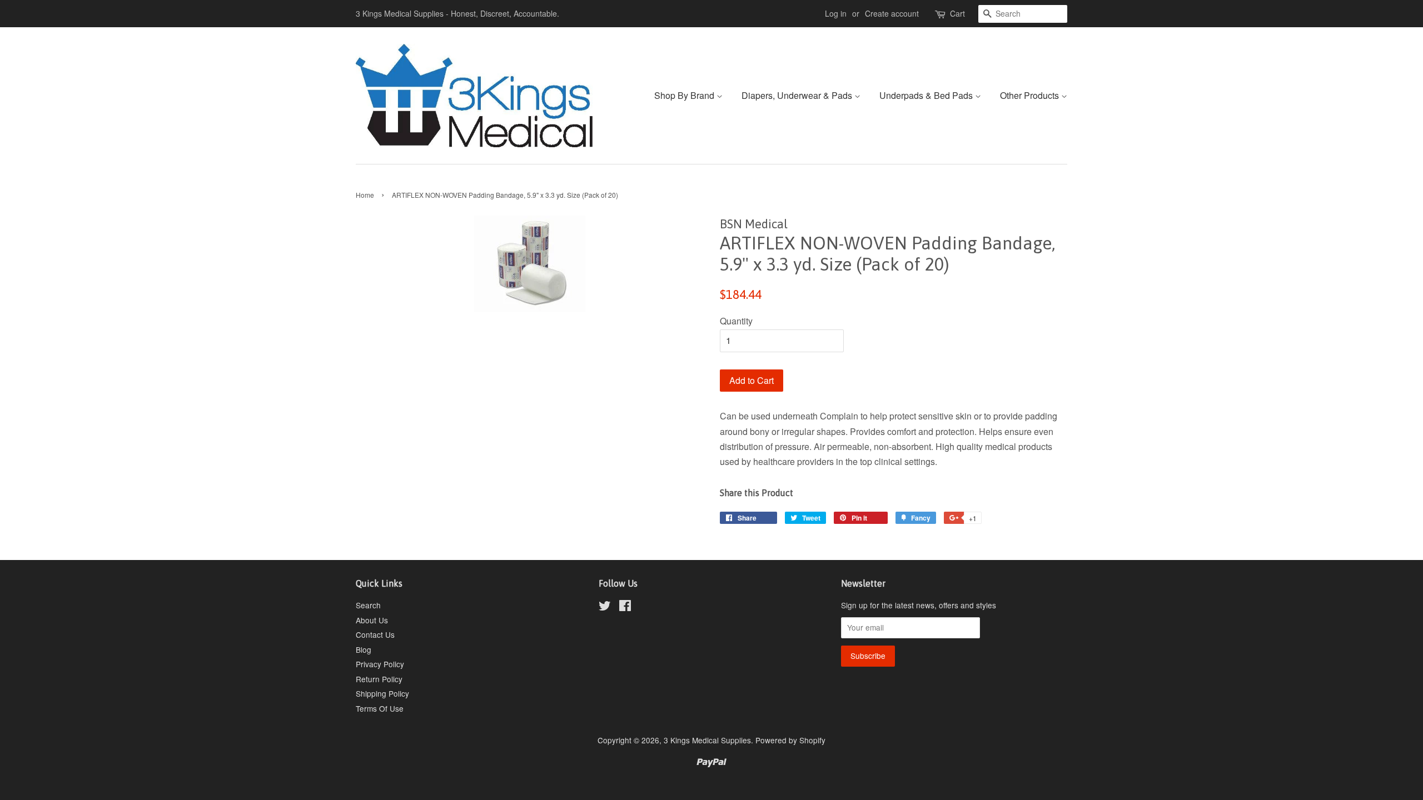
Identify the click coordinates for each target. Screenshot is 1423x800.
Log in (836, 13)
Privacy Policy (380, 663)
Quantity (736, 320)
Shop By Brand (685, 95)
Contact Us (375, 634)
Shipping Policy (382, 693)
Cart (957, 13)
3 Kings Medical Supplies (707, 740)
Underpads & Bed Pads (927, 95)
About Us (372, 620)
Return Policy (379, 678)
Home (365, 194)
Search (368, 605)
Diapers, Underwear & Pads (798, 95)
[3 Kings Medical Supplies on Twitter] (605, 607)
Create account (892, 13)
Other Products (1030, 95)
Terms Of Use (380, 708)
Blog (363, 649)
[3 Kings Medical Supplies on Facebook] (625, 607)
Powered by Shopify (790, 740)
